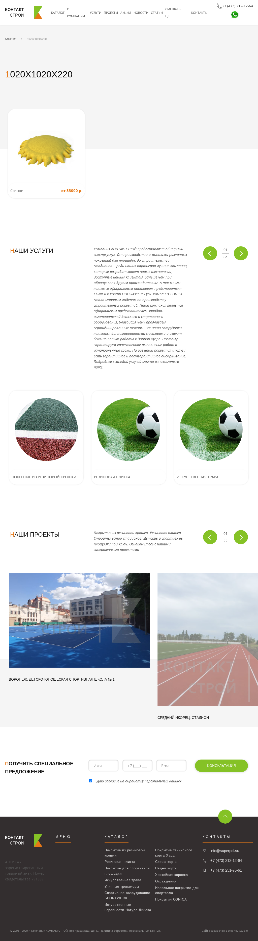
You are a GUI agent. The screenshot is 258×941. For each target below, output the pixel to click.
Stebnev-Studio (238, 930)
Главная (10, 38)
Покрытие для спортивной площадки (127, 870)
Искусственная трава (123, 880)
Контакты (199, 13)
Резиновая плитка (120, 862)
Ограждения (165, 881)
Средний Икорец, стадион (183, 718)
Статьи (157, 13)
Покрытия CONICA (171, 899)
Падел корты (166, 868)
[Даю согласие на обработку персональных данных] (90, 781)
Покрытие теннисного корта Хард (173, 852)
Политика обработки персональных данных (130, 930)
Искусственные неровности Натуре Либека (128, 907)
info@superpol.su (224, 851)
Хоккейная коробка (171, 875)
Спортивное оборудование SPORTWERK (127, 895)
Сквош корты (166, 862)
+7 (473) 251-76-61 (226, 870)
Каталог (57, 13)
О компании (76, 12)
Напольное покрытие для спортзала (177, 890)
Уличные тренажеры (122, 886)
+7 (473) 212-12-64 (226, 860)
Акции (125, 13)
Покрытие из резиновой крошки (125, 852)
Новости (141, 13)
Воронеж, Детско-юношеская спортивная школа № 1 (62, 679)
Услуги (95, 13)
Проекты (111, 13)
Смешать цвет (173, 12)
